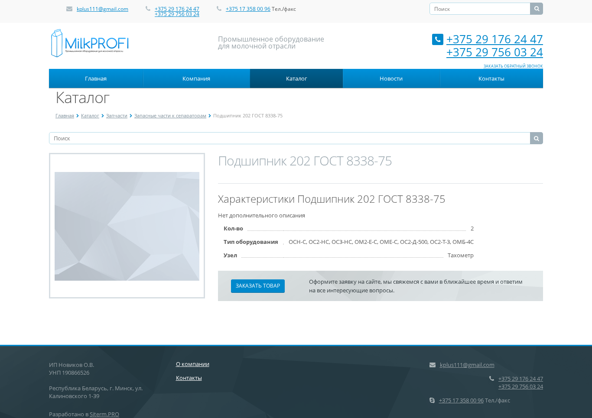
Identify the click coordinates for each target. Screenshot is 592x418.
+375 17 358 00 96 (248, 9)
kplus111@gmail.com (102, 9)
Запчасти (116, 115)
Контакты (491, 78)
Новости (391, 78)
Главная (96, 78)
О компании (192, 364)
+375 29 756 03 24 (177, 14)
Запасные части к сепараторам (170, 115)
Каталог (296, 78)
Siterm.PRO (104, 414)
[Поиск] (536, 9)
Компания (196, 78)
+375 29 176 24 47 (177, 9)
